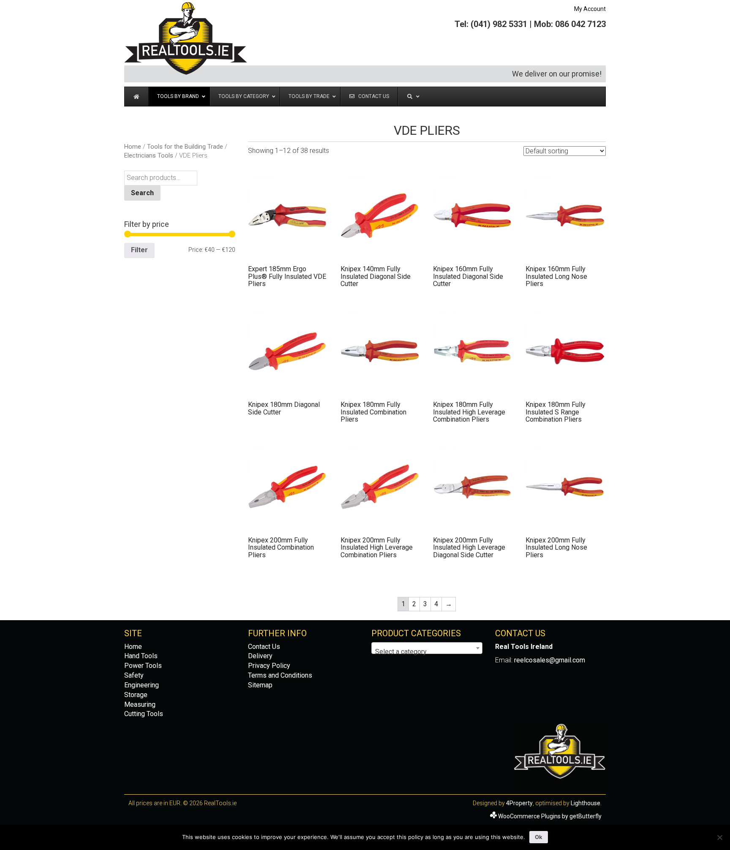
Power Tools (143, 666)
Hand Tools (141, 656)
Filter (139, 250)
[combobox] (426, 648)
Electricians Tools (148, 155)
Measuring (139, 704)
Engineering (141, 685)
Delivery (260, 656)
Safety (134, 675)
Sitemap (260, 685)
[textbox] (427, 652)
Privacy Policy (269, 666)
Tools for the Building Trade (185, 146)
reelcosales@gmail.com (549, 660)
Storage (135, 695)
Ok (538, 837)
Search (142, 193)
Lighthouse (585, 803)
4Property (519, 803)
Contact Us (264, 647)
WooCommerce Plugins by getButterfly (550, 816)
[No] (719, 837)
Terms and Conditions (280, 675)
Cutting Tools (143, 714)
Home (132, 146)
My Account (590, 8)
